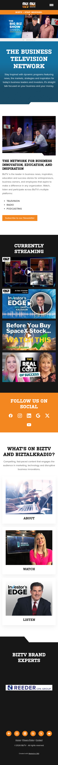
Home (18, 740)
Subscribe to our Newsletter (20, 218)
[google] (38, 415)
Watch (29, 569)
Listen (29, 620)
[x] (47, 415)
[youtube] (29, 424)
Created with (29, 753)
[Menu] (51, 5)
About (29, 518)
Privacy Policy (28, 740)
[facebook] (10, 415)
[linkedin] (29, 415)
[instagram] (20, 415)
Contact (39, 740)
